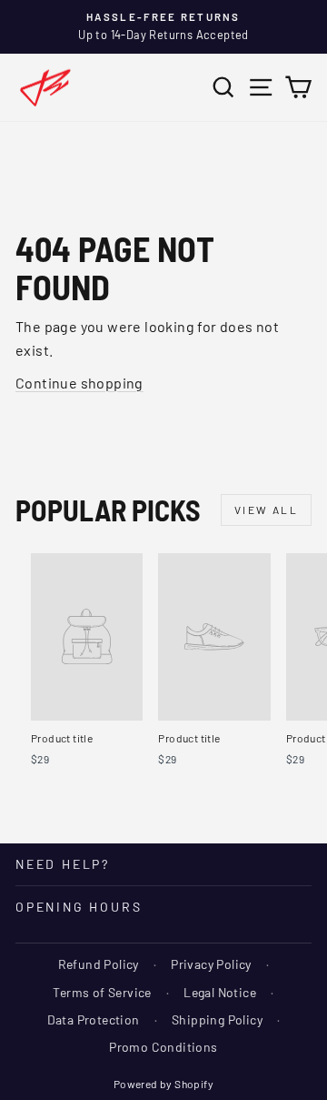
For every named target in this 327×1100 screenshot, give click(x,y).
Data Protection (93, 1019)
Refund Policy (98, 964)
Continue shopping (79, 382)
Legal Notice (219, 992)
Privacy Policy (211, 964)
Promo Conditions (163, 1047)
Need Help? (62, 864)
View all (266, 509)
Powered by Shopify (163, 1083)
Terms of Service (102, 992)
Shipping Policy (217, 1019)
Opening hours (78, 906)
